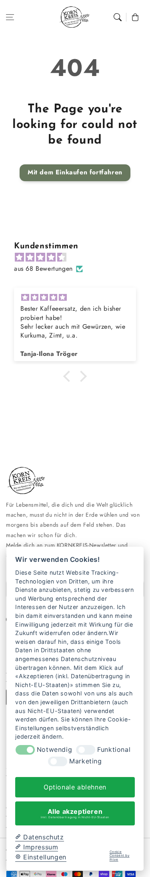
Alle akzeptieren (75, 813)
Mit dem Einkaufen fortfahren (75, 172)
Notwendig (54, 749)
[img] (79, 258)
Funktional (113, 749)
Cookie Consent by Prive (120, 855)
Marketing (85, 761)
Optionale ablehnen (75, 787)
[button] (10, 17)
